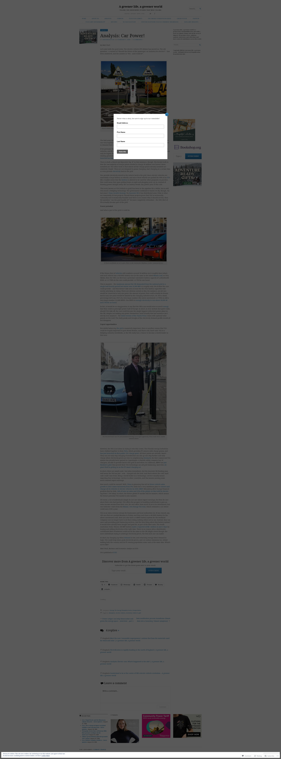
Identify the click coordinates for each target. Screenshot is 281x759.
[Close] (166, 114)
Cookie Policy (45, 756)
